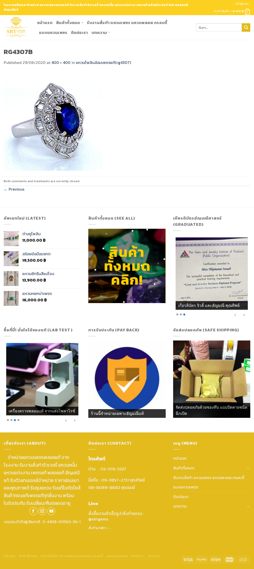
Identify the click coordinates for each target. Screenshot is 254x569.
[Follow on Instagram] (42, 511)
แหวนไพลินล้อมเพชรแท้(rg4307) (103, 62)
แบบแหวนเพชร (53, 32)
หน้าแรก (45, 23)
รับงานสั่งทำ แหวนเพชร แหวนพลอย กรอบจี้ (127, 23)
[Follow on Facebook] (33, 511)
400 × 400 (60, 62)
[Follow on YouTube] (51, 511)
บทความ (99, 32)
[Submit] (246, 27)
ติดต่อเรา (79, 32)
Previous (14, 189)
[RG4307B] (53, 121)
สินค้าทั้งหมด (68, 23)
